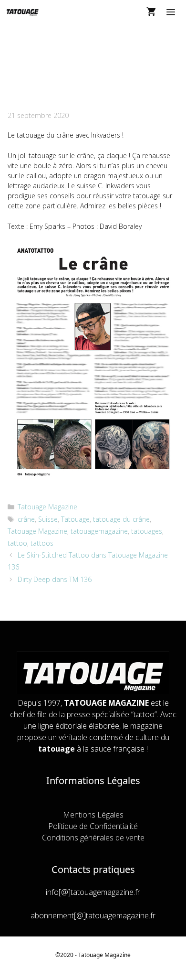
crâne (26, 519)
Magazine (117, 955)
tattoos (42, 543)
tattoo (17, 543)
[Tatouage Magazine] (23, 12)
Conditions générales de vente (93, 837)
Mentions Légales (93, 814)
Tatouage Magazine (47, 506)
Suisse (48, 519)
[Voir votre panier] (151, 12)
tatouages (146, 531)
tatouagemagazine (99, 531)
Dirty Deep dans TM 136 (55, 579)
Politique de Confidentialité (93, 826)
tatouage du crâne (121, 519)
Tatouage (75, 519)
